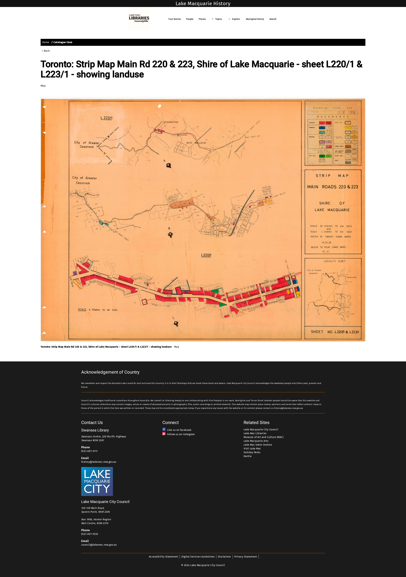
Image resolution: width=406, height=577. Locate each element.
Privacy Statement (245, 556)
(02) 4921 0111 (89, 451)
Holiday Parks (252, 452)
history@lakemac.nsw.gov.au (98, 461)
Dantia (248, 456)
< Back (46, 50)
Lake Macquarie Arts (256, 440)
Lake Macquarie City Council (261, 429)
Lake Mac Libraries (255, 433)
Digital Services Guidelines (197, 556)
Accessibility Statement (163, 556)
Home (45, 42)
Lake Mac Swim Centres (258, 444)
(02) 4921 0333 (89, 533)
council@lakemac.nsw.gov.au (99, 544)
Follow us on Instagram (181, 434)
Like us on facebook (179, 429)
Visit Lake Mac (252, 448)
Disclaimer (224, 556)
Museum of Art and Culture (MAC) (263, 437)
